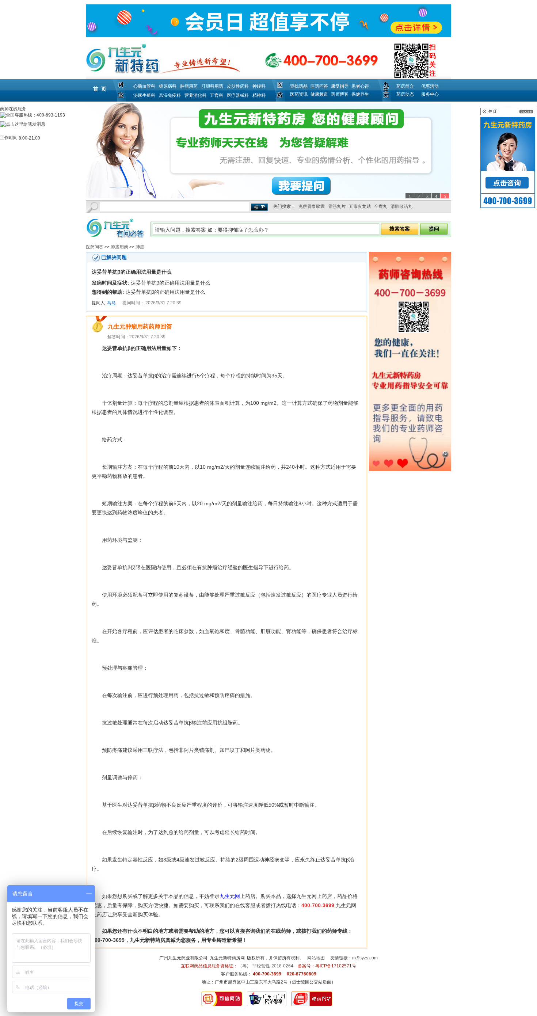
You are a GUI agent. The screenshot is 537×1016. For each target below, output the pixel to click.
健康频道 (319, 94)
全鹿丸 (380, 206)
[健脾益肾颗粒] (268, 150)
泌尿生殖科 (144, 95)
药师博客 (340, 94)
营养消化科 (195, 95)
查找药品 (299, 86)
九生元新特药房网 (227, 957)
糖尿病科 (167, 86)
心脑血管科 (144, 86)
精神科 (259, 95)
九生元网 (230, 896)
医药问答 (319, 86)
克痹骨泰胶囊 (311, 206)
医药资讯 (299, 94)
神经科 (259, 86)
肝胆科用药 (212, 86)
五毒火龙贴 (360, 206)
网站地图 (316, 957)
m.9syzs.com (365, 957)
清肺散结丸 (401, 206)
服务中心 (430, 94)
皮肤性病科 (238, 86)
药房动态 (405, 94)
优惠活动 (430, 86)
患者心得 (360, 86)
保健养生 (360, 94)
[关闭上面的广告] (507, 113)
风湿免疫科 (170, 95)
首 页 (99, 89)
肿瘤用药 (189, 86)
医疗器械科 (238, 95)
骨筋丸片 (337, 206)
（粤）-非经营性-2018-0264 (265, 966)
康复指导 (340, 86)
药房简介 (405, 86)
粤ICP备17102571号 (335, 966)
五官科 (216, 95)
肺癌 (140, 247)
